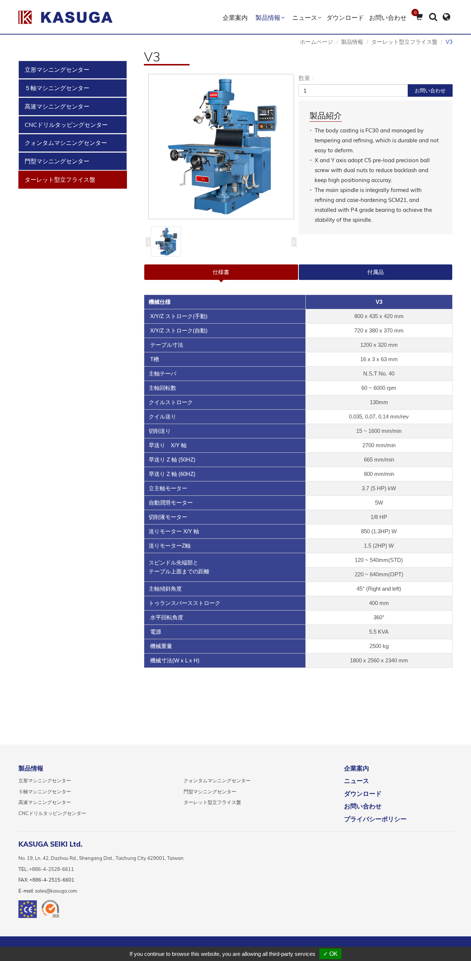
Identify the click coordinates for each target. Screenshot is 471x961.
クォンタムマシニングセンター (66, 142)
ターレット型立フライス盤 (60, 179)
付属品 (375, 271)
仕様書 (221, 271)
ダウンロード (345, 17)
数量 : (305, 78)
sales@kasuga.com (56, 891)
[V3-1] (221, 146)
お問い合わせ (388, 17)
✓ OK (330, 954)
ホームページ (316, 41)
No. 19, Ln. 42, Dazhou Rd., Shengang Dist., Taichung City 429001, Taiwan (101, 858)
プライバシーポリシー (375, 819)
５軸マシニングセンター (57, 88)
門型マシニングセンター (57, 161)
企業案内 (235, 17)
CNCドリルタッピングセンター (66, 124)
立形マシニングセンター (57, 69)
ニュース (356, 780)
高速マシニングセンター (57, 106)
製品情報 (352, 41)
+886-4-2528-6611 (51, 869)
